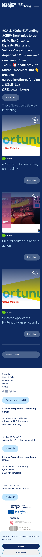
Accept (21, 546)
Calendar (6, 374)
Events (5, 383)
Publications (7, 380)
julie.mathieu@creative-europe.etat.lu (19, 440)
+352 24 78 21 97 (12, 485)
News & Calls (8, 377)
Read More (31, 180)
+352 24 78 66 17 (12, 437)
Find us (9, 497)
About (5, 387)
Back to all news (12, 355)
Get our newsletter (14, 400)
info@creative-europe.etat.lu (15, 488)
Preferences (21, 553)
